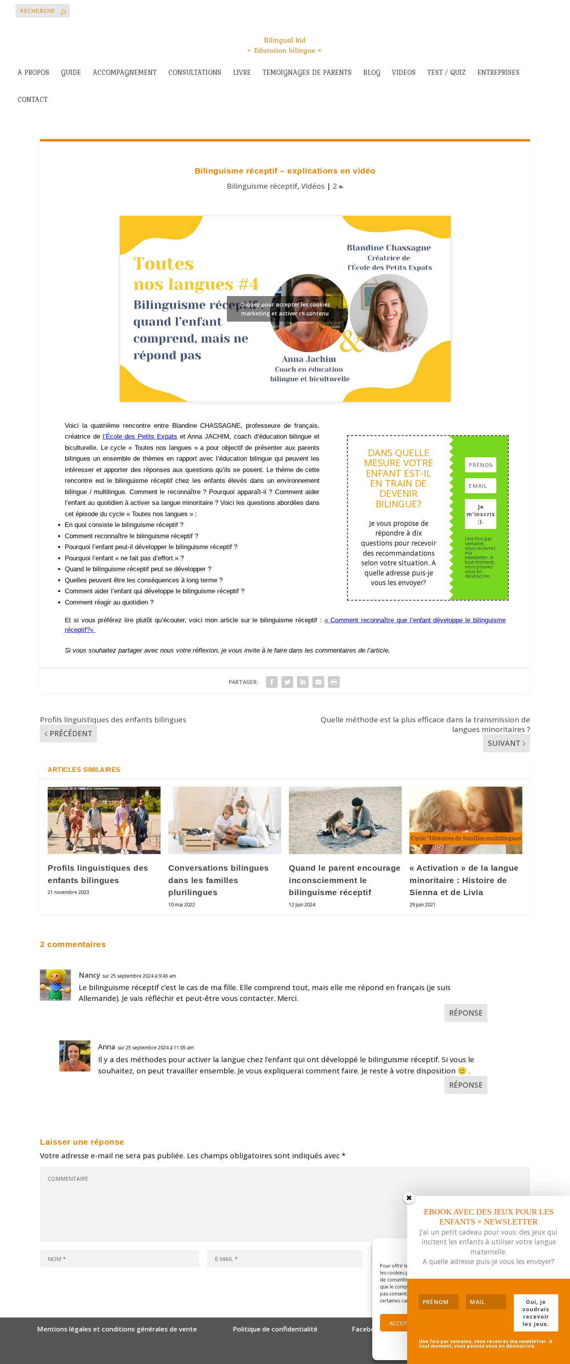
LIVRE (242, 73)
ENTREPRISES (498, 73)
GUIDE (71, 73)
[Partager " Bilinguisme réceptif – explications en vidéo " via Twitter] (287, 682)
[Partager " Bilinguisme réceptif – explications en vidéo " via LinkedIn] (303, 682)
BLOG (371, 73)
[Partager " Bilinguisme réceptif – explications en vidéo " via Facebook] (272, 682)
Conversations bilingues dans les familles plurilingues (218, 880)
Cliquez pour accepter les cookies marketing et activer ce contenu (285, 309)
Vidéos (313, 186)
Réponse (466, 1013)
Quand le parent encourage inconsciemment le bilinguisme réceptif (345, 880)
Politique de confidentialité (275, 1328)
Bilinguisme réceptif (262, 186)
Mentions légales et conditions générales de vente (117, 1328)
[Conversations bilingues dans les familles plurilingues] (224, 820)
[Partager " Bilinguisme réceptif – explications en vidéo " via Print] (334, 682)
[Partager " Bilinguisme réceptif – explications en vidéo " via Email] (318, 682)
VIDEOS (404, 73)
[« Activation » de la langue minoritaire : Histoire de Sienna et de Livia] (465, 820)
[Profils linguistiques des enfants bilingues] (104, 820)
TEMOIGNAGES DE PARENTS (307, 73)
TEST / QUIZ (446, 73)
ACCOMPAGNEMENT (125, 73)
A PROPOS (33, 73)
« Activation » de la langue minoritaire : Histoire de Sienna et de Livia (464, 880)
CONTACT (32, 100)
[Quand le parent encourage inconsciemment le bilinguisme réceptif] (345, 820)
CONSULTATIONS (194, 73)
